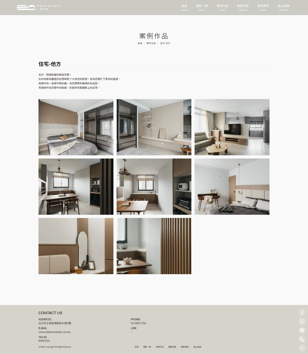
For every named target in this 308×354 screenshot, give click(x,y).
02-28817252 (138, 323)
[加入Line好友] (302, 330)
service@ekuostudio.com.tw (54, 332)
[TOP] (302, 348)
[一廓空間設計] (38, 7)
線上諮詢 (197, 346)
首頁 (140, 43)
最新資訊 (185, 346)
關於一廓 (147, 346)
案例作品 (151, 43)
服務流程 (172, 346)
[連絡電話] (302, 339)
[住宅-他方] (75, 127)
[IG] (302, 321)
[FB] (302, 312)
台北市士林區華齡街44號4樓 (54, 323)
